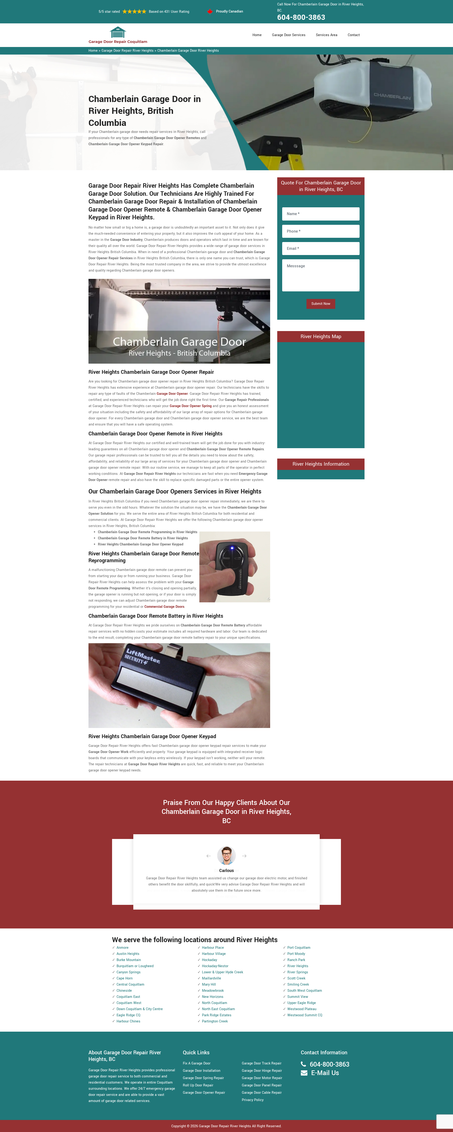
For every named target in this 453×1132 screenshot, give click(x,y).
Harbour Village (214, 953)
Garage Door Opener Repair (204, 1092)
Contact (354, 35)
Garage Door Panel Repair (262, 1085)
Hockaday (209, 960)
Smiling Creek (298, 984)
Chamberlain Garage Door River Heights (188, 50)
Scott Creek (296, 978)
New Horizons (212, 996)
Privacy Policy (253, 1100)
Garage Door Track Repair (261, 1063)
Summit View (297, 996)
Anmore (123, 947)
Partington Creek (215, 1021)
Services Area (326, 35)
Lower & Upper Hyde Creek (222, 972)
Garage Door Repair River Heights (127, 50)
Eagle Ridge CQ (128, 1015)
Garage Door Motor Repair (262, 1078)
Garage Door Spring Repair (203, 1078)
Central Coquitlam (130, 984)
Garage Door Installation (201, 1070)
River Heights (297, 966)
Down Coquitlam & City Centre (140, 1009)
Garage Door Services (289, 35)
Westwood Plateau (301, 1009)
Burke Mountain (129, 960)
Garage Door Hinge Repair (262, 1070)
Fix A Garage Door (196, 1063)
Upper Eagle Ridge (301, 1002)
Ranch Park (296, 960)
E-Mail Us (325, 1073)
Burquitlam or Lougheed (135, 966)
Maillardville (211, 978)
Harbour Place (213, 947)
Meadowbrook (213, 990)
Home (257, 35)
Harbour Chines (128, 1021)
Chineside (124, 990)
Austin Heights (128, 953)
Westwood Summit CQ (304, 1015)
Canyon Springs (129, 972)
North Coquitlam (214, 1002)
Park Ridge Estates (216, 1015)
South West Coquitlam (304, 990)
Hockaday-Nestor (215, 966)
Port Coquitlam (298, 947)
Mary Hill (209, 984)
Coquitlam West (129, 1002)
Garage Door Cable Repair (262, 1092)
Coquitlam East (128, 996)
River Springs (297, 972)
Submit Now (320, 303)
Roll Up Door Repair (198, 1085)
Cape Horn (125, 978)
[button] (212, 856)
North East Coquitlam (218, 1009)
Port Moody (296, 953)
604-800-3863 (301, 17)
